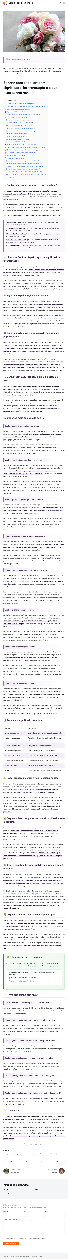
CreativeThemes (37, 1256)
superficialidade (51, 1154)
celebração (15, 1154)
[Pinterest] (41, 1162)
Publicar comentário (11, 1243)
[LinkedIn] (57, 1162)
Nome (5, 1211)
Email (26, 1211)
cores (24, 1154)
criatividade (32, 1154)
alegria (6, 1154)
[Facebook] (11, 1162)
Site (46, 1211)
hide (15, 100)
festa (41, 1154)
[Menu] (64, 3)
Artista (5, 1189)
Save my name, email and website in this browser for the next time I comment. (25, 1238)
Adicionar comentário (10, 1219)
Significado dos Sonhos (21, 3)
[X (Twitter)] (26, 1162)
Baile (36, 1189)
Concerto (6, 1194)
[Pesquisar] (60, 3)
